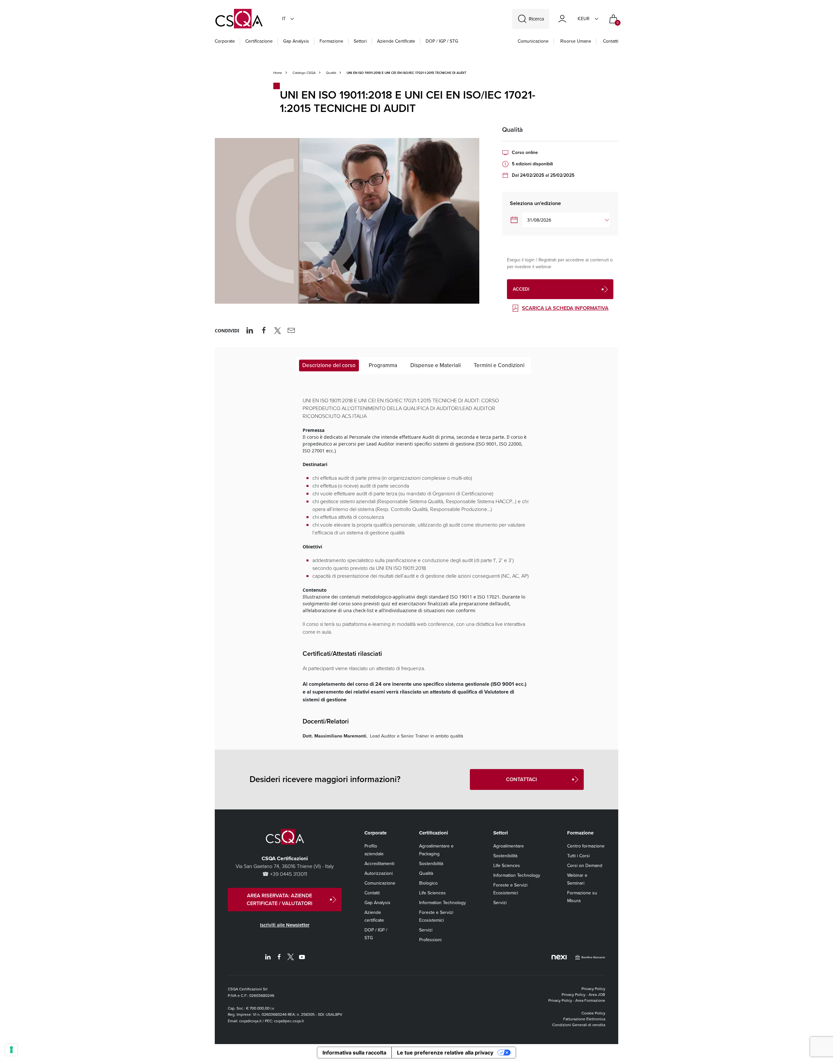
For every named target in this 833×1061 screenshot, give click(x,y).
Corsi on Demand (584, 865)
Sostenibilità (431, 863)
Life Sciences (432, 892)
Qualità (331, 72)
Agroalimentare (508, 846)
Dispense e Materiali (435, 365)
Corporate (225, 41)
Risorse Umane (575, 41)
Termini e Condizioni (499, 365)
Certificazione (259, 41)
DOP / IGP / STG (442, 41)
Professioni (430, 939)
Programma (383, 365)
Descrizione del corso (329, 365)
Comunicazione (533, 41)
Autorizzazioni (378, 873)
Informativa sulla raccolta (354, 1052)
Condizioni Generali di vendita (578, 1025)
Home (277, 72)
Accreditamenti (379, 863)
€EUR (584, 18)
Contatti (610, 41)
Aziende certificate (396, 41)
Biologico (428, 883)
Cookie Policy (593, 1013)
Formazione (331, 41)
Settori (360, 41)
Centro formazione (586, 846)
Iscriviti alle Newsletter (284, 925)
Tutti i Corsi (578, 855)
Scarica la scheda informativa (565, 308)
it (284, 18)
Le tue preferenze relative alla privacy (445, 1052)
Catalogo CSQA (304, 72)
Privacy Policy (593, 989)
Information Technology (442, 902)
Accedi (521, 289)
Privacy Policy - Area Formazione (576, 1000)
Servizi (425, 930)
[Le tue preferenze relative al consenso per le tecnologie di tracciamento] (11, 1049)
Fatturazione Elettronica (584, 1019)
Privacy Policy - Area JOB (583, 995)
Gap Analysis (296, 41)
